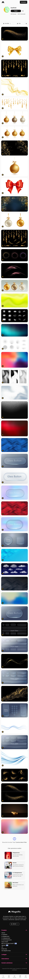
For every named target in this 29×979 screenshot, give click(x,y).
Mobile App (4, 949)
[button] (14, 924)
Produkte (4, 930)
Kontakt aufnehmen (6, 963)
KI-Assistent (4, 934)
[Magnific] (3, 2)
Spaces (3, 932)
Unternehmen (5, 958)
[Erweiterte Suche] (26, 23)
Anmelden (23, 2)
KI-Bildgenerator (5, 936)
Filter (20, 23)
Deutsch (14, 924)
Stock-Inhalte (4, 941)
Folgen (15, 11)
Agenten (4, 945)
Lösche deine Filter (21, 842)
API (2, 947)
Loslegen (4, 954)
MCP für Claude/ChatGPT (8, 943)
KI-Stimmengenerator (6, 940)
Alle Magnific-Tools (6, 950)
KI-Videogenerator (5, 938)
